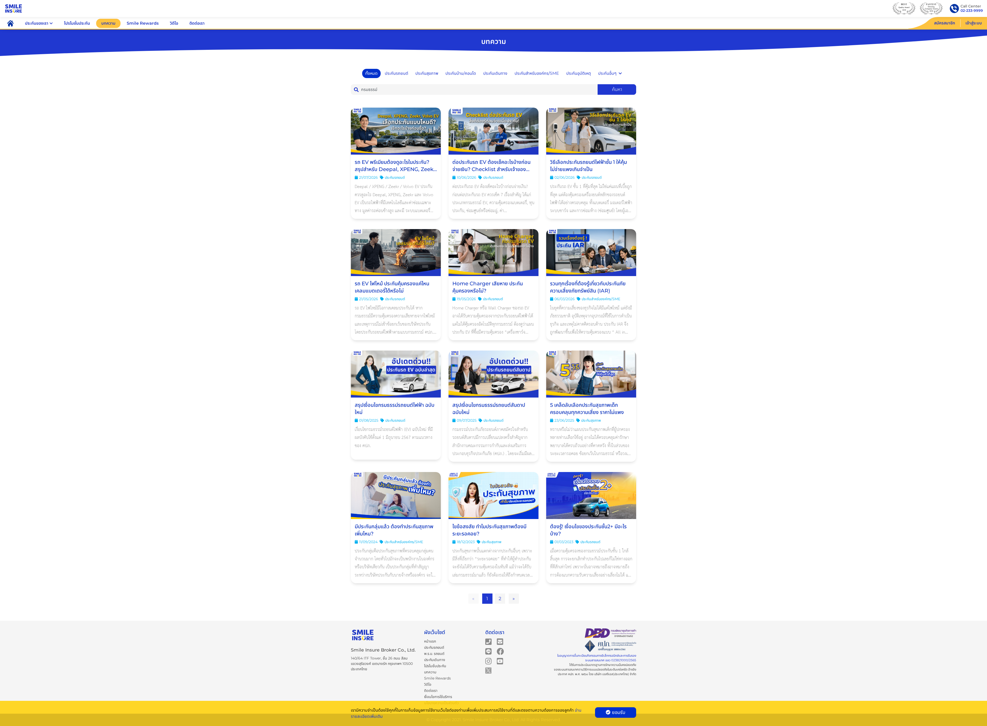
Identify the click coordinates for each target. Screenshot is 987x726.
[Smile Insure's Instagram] (488, 660)
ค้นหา (617, 89)
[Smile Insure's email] (500, 641)
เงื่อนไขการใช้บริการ (438, 696)
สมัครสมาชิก (944, 23)
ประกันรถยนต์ (396, 73)
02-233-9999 (972, 10)
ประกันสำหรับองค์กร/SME (537, 73)
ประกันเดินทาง (495, 73)
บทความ (108, 23)
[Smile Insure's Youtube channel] (500, 660)
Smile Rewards (143, 23)
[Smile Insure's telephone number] (488, 641)
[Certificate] (610, 646)
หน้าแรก (430, 641)
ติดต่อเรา (197, 23)
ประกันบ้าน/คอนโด (460, 73)
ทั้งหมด (371, 73)
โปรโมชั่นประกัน (77, 23)
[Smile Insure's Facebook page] (500, 651)
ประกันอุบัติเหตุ (578, 73)
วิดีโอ (174, 23)
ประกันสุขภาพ (426, 73)
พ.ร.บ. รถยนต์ (434, 653)
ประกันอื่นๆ (607, 73)
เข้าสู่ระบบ (973, 23)
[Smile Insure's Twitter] (488, 670)
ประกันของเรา (36, 23)
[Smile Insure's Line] (488, 651)
